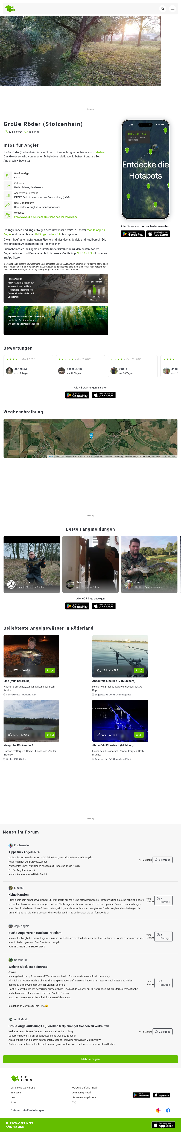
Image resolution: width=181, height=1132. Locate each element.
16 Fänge (40, 234)
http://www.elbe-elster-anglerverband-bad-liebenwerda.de (45, 217)
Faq (74, 1102)
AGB (13, 1097)
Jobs (13, 1102)
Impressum (17, 1092)
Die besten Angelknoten (84, 1097)
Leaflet (51, 456)
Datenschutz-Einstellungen (27, 1110)
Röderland (99, 152)
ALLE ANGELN (86, 253)
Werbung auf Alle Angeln (85, 1087)
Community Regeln (82, 1092)
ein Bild (57, 234)
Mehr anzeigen (90, 1059)
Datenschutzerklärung (23, 1087)
